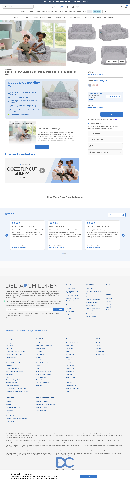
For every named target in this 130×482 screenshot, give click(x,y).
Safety (32, 11)
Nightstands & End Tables (14, 371)
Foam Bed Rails (41, 377)
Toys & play (70, 346)
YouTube (109, 307)
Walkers (8, 413)
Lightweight (100, 351)
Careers (68, 318)
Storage (38, 357)
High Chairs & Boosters (13, 407)
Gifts (84, 11)
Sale (105, 11)
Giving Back (70, 311)
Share (122, 61)
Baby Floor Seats (11, 416)
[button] (42, 170)
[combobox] (18, 7)
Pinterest (109, 304)
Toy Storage (70, 354)
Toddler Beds (40, 349)
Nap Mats (39, 386)
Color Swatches (91, 317)
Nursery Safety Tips (72, 295)
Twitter (108, 310)
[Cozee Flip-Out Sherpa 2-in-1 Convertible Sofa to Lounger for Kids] (89, 85)
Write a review (115, 215)
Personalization (109, 17)
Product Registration (93, 300)
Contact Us (90, 314)
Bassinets (9, 366)
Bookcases (9, 374)
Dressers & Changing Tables (15, 351)
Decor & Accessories (13, 368)
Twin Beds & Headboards (44, 346)
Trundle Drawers (11, 383)
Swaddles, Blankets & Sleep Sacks (17, 391)
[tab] (62, 253)
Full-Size (99, 343)
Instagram (109, 298)
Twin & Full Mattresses (43, 374)
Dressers (39, 351)
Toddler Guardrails (42, 402)
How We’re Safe (71, 288)
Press (68, 314)
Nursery (16, 17)
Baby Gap (9, 349)
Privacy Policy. (53, 478)
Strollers (49, 17)
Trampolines (70, 371)
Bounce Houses (71, 377)
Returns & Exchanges (93, 308)
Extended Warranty (92, 302)
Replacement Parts (92, 297)
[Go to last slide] (6, 235)
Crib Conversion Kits (12, 386)
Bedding (87, 17)
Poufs (68, 391)
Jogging (98, 346)
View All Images (112, 61)
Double (98, 349)
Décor (38, 366)
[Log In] (122, 7)
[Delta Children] (35, 286)
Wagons (58, 17)
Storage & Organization (14, 380)
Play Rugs (69, 374)
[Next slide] (123, 235)
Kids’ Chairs (40, 360)
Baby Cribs (9, 346)
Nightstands (40, 354)
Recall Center (70, 301)
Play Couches (70, 366)
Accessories (97, 17)
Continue (58, 309)
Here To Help (41, 11)
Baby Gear (67, 17)
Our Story (69, 308)
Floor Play (69, 383)
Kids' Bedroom (26, 17)
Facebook (109, 301)
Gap (89, 12)
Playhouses (70, 349)
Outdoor (69, 357)
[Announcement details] (47, 331)
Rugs (7, 377)
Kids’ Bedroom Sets (42, 343)
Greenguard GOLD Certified (72, 291)
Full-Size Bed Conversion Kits (45, 404)
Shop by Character (42, 383)
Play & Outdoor (39, 17)
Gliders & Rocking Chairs (14, 354)
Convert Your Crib (92, 294)
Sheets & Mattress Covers (14, 363)
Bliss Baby (97, 11)
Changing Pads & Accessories (16, 388)
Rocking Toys (70, 368)
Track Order (90, 311)
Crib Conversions (53, 11)
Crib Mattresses (11, 360)
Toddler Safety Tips (72, 298)
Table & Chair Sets (42, 363)
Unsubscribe (9, 323)
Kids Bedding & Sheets (43, 371)
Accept (88, 476)
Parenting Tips (67, 11)
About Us (24, 11)
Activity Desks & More (73, 360)
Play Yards (9, 410)
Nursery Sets (10, 343)
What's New (77, 11)
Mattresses (77, 17)
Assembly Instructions (93, 291)
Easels (68, 351)
